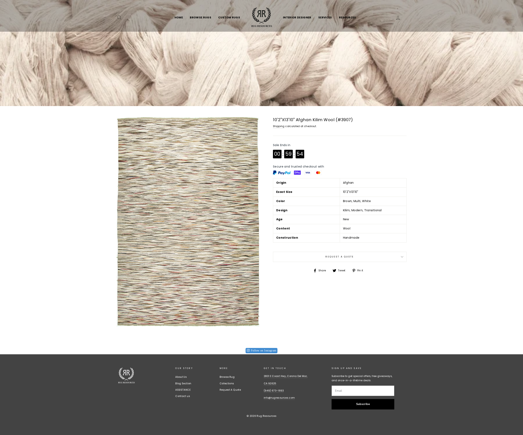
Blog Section (183, 383)
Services (325, 17)
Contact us (182, 396)
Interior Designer (297, 17)
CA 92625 (270, 383)
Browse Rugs (200, 17)
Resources (347, 17)
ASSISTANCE (183, 389)
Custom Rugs (229, 17)
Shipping (279, 126)
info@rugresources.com (279, 397)
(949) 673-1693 (274, 390)
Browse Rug (227, 377)
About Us (181, 377)
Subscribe (363, 404)
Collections (227, 383)
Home (178, 17)
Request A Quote (339, 256)
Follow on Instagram (263, 350)
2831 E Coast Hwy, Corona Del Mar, (285, 376)
